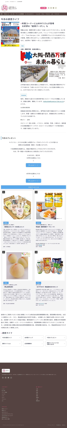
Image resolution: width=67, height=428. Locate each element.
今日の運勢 (43, 7)
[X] (49, 8)
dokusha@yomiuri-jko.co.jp (53, 101)
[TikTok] (56, 8)
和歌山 (37, 397)
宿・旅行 (3, 390)
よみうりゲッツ (5, 412)
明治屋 (40, 245)
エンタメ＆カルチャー (29, 14)
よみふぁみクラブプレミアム (7, 414)
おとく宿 (12, 14)
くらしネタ (38, 14)
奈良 (37, 394)
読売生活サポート (5, 417)
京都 (37, 390)
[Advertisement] (33, 356)
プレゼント (48, 14)
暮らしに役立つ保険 (5, 419)
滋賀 (37, 395)
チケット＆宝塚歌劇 (20, 14)
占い (52, 14)
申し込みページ (33, 165)
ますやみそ (41, 303)
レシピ (3, 389)
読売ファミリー (5, 408)
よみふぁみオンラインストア (7, 415)
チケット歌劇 (4, 392)
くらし (3, 395)
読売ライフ (4, 410)
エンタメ (3, 394)
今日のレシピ (6, 14)
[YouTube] (53, 8)
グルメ (42, 14)
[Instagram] (51, 8)
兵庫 (37, 392)
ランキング (57, 14)
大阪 (37, 389)
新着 (1, 14)
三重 (37, 399)
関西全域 (38, 400)
